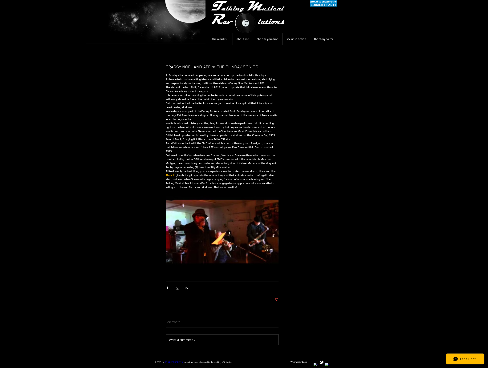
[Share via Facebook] (167, 288)
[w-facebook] (316, 365)
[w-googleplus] (327, 365)
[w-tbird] (321, 362)
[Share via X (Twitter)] (177, 288)
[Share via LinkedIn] (186, 288)
